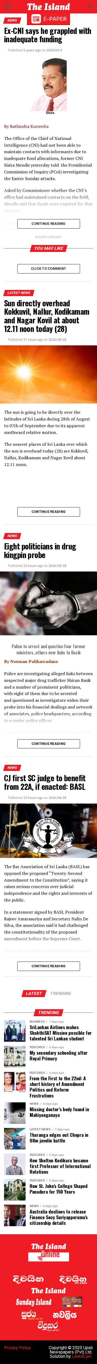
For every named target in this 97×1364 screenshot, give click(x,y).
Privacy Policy (17, 1347)
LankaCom (82, 1356)
